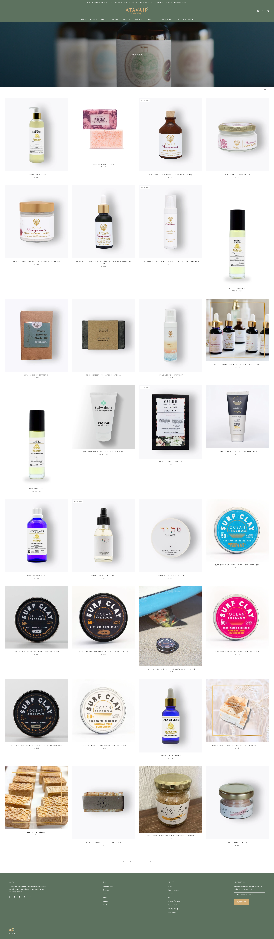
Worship (126, 19)
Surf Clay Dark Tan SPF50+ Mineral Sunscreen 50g (103, 652)
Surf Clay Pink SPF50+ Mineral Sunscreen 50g (237, 652)
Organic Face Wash (36, 175)
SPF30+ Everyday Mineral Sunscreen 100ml (237, 451)
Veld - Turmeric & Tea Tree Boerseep (103, 843)
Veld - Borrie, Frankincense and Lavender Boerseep (237, 745)
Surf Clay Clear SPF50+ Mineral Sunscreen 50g (37, 652)
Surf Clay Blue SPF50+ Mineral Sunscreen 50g (237, 565)
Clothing (139, 19)
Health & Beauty (108, 886)
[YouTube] (19, 896)
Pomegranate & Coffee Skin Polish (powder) (170, 175)
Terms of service (174, 901)
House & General (185, 19)
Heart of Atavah (173, 890)
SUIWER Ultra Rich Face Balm (170, 575)
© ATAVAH (13, 933)
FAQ (169, 897)
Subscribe (241, 902)
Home (83, 19)
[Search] (263, 11)
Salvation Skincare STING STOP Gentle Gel (103, 452)
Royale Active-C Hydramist (170, 375)
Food (105, 905)
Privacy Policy (173, 909)
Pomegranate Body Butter (237, 175)
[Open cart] (268, 11)
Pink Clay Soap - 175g (103, 164)
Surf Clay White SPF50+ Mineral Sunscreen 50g (104, 745)
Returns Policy (173, 905)
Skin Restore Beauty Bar (170, 462)
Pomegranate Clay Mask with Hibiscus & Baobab (36, 261)
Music (105, 897)
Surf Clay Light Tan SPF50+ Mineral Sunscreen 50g (170, 669)
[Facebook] (9, 896)
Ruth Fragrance (36, 489)
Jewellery (153, 19)
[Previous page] (117, 861)
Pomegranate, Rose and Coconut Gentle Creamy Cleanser (170, 261)
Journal (170, 894)
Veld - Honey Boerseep (37, 832)
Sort (265, 90)
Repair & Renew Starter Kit (37, 375)
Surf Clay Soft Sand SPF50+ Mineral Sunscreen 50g (36, 745)
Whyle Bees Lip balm (237, 843)
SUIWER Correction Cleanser (104, 575)
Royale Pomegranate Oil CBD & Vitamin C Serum (237, 365)
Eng (30, 897)
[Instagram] (14, 896)
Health (93, 19)
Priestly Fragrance (237, 288)
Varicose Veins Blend (170, 756)
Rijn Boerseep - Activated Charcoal (103, 375)
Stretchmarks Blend (36, 575)
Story (170, 886)
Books (115, 19)
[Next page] (157, 861)
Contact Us (172, 912)
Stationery (167, 19)
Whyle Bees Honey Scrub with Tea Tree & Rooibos (170, 836)
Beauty (104, 19)
